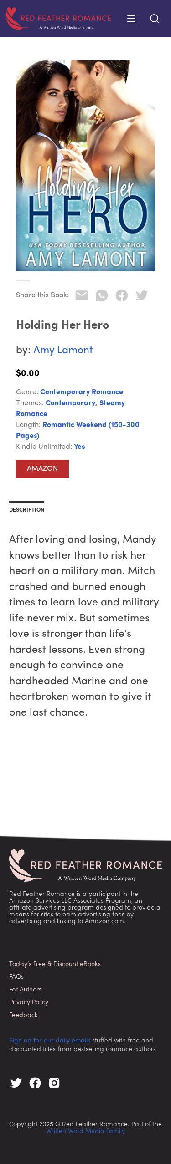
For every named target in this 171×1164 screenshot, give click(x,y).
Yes (79, 447)
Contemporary (70, 403)
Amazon (42, 469)
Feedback (23, 1015)
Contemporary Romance (81, 392)
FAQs (16, 977)
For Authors (25, 989)
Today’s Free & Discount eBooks (55, 964)
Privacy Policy (28, 1002)
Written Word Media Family (85, 1131)
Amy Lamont (63, 351)
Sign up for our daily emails (49, 1040)
